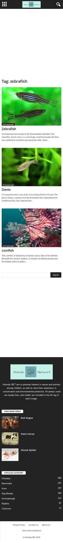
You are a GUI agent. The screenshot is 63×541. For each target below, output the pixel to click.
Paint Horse (27, 434)
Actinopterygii (8, 124)
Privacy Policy (19, 525)
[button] (57, 4)
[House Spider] (10, 454)
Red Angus (27, 417)
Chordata (6, 478)
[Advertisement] (31, 42)
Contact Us (33, 525)
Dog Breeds (7, 493)
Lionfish (8, 250)
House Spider (28, 450)
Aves (4, 488)
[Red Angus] (10, 422)
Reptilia (5, 503)
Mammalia (7, 483)
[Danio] (31, 167)
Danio (6, 189)
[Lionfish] (31, 227)
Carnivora (6, 508)
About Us (46, 525)
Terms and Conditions (31, 530)
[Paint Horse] (10, 438)
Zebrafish (9, 129)
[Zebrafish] (31, 106)
